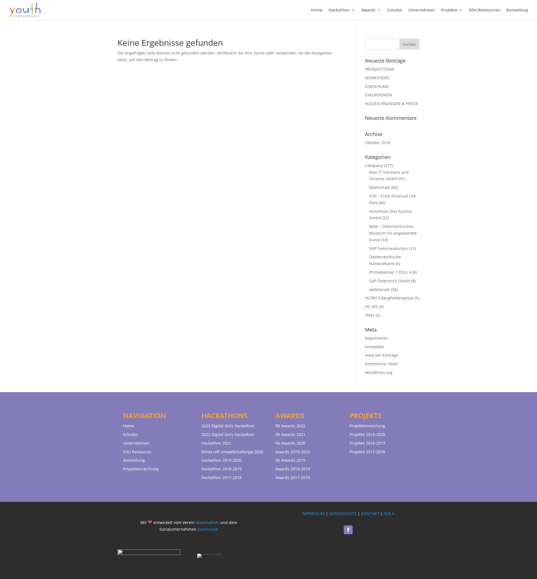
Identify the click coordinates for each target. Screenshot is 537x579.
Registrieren (376, 338)
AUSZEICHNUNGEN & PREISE (391, 103)
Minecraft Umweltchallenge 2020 (232, 451)
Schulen (394, 10)
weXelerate (379, 289)
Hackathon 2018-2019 (221, 468)
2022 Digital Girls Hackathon (227, 434)
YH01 (370, 315)
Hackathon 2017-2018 (221, 477)
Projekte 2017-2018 (367, 451)
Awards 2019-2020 (292, 451)
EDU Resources (137, 451)
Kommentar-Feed (381, 363)
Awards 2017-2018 (292, 477)
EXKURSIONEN (378, 94)
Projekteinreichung (141, 468)
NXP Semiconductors (388, 248)
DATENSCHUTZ (343, 513)
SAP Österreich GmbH (389, 280)
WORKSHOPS (377, 77)
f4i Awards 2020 (290, 443)
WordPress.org (378, 372)
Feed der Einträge (381, 355)
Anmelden (374, 346)
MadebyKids (207, 522)
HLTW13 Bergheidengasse (389, 298)
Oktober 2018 (377, 142)
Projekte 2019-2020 (367, 434)
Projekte (449, 10)
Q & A (389, 513)
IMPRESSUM (313, 513)
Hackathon (339, 10)
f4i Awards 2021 (290, 434)
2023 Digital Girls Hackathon (227, 425)
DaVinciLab (379, 187)
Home (316, 10)
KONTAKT (370, 513)
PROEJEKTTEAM (379, 69)
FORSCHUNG (377, 86)
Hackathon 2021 (216, 443)
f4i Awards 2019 (290, 460)
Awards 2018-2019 (292, 468)
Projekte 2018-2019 (367, 443)
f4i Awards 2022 (290, 425)
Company (374, 165)
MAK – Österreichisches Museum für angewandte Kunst (393, 233)
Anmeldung (517, 10)
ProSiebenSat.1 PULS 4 (390, 272)
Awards (368, 10)
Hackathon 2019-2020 (221, 460)
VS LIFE (371, 306)
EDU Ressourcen (484, 10)
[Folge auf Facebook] (348, 529)
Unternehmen (421, 10)
